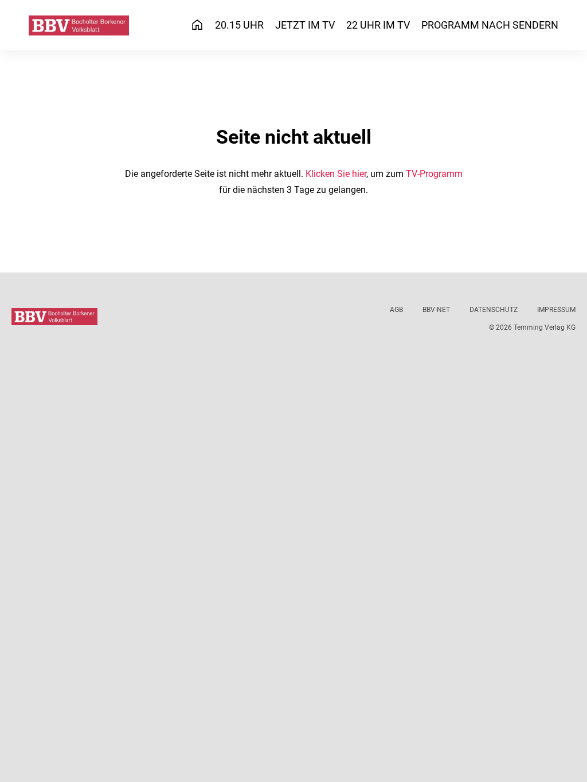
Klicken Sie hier (336, 173)
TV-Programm (434, 173)
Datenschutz (493, 310)
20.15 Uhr (239, 25)
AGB (396, 310)
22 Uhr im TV (378, 25)
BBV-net (436, 310)
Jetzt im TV (305, 25)
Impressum (556, 310)
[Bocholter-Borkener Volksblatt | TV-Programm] (79, 25)
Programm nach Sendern (489, 25)
